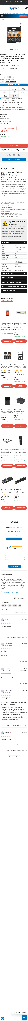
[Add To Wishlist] (21, 24)
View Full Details (8, 128)
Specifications (7, 273)
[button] (23, 8)
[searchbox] (7, 598)
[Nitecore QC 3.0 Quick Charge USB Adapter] (20, 400)
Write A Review (14, 566)
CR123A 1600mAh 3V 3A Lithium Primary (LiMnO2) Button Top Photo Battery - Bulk (7, 323)
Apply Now (23, 16)
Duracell (7, 65)
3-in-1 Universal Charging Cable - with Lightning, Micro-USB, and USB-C (7, 451)
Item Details (6, 242)
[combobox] (21, 612)
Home (2, 19)
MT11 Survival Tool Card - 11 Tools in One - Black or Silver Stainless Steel (20, 366)
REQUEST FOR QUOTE (14, 159)
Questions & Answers (14, 527)
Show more (4, 609)
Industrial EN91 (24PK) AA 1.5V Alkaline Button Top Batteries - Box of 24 (20, 323)
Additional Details (8, 291)
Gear (17, 13)
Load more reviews (14, 757)
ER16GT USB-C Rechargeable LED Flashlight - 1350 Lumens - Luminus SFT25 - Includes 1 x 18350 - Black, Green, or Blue (7, 491)
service (15, 605)
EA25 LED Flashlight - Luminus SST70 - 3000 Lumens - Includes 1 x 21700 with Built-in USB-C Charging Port (20, 491)
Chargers (22, 13)
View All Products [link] (7, 300)
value (9, 605)
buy (20, 605)
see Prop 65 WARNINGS (19, 270)
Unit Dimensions (8, 278)
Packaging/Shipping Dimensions (13, 286)
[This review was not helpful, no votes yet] (25, 637)
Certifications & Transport (12, 282)
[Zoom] (14, 35)
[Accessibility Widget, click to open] (2, 1018)
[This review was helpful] (22, 726)
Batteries (5, 13)
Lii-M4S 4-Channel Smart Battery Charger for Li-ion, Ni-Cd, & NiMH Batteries (7, 411)
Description (7, 168)
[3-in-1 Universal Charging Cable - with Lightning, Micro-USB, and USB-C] (7, 440)
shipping (4, 605)
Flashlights (12, 13)
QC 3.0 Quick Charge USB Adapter (20, 410)
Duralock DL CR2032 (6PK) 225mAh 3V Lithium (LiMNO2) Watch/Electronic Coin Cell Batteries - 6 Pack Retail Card (7, 366)
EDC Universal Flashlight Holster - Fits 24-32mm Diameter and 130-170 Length (20, 451)
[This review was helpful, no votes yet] (22, 637)
